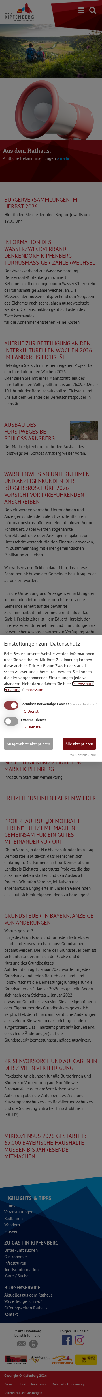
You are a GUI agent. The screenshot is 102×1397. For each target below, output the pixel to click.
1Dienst (30, 711)
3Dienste (31, 726)
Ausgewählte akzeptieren (28, 743)
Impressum (33, 689)
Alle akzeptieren (79, 743)
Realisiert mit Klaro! (82, 755)
